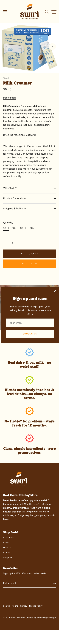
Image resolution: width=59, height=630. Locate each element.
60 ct (14, 228)
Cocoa (6, 552)
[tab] (11, 98)
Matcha (7, 547)
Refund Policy (35, 606)
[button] (6, 46)
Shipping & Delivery (14, 208)
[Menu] (5, 11)
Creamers (8, 537)
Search (6, 606)
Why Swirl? (10, 188)
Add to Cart (29, 253)
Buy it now (29, 263)
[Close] (54, 291)
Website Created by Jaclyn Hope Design (36, 617)
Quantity (8, 222)
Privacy (23, 606)
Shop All (7, 557)
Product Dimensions (14, 198)
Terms (15, 606)
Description (9, 97)
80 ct (23, 228)
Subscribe (30, 333)
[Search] (46, 12)
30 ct (6, 228)
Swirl (6, 78)
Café (5, 542)
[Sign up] (54, 583)
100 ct (32, 228)
